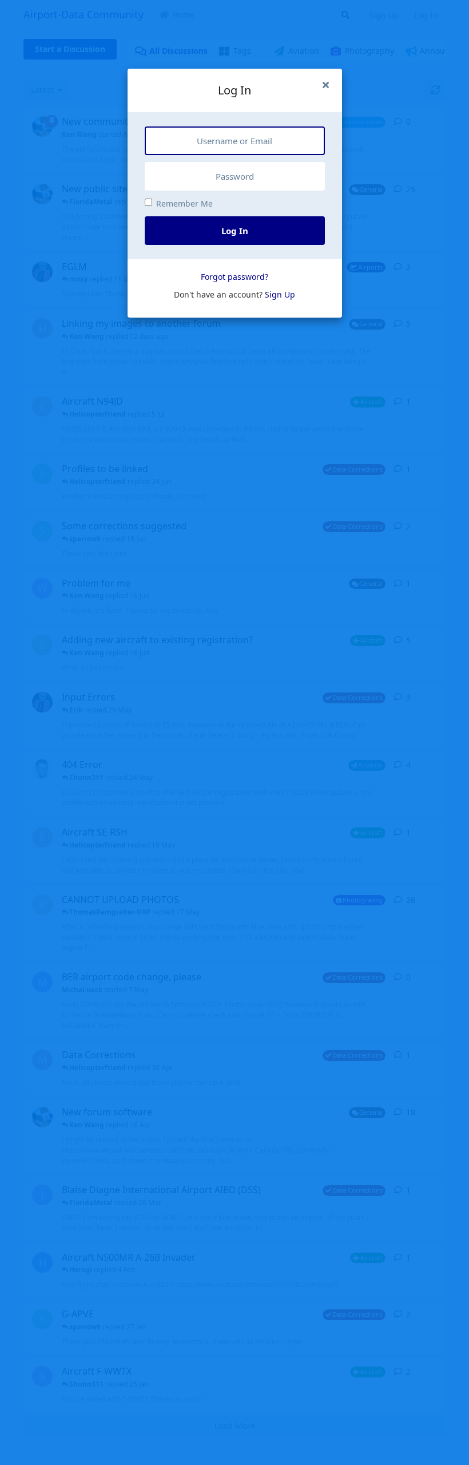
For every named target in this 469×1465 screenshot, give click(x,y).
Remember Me (184, 203)
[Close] (326, 84)
